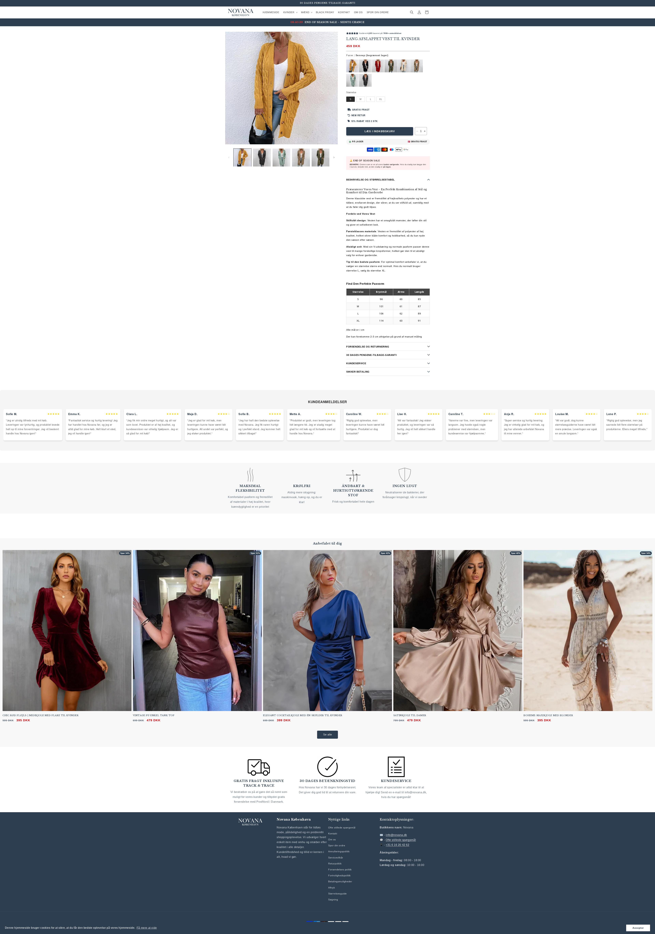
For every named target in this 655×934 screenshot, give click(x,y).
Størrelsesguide (337, 893)
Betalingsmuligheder (340, 881)
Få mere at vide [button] (147, 927)
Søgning (333, 899)
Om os (332, 839)
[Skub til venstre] (229, 157)
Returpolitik (334, 863)
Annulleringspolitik (339, 851)
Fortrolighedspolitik (339, 875)
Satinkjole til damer (409, 715)
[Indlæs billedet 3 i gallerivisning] (281, 157)
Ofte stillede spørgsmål (341, 827)
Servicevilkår (335, 857)
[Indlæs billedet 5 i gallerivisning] (320, 157)
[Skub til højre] (334, 157)
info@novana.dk (396, 835)
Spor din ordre (336, 845)
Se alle (327, 734)
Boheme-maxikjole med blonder (548, 715)
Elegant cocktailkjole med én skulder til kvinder (302, 715)
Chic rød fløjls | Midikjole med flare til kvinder (40, 715)
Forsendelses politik (340, 869)
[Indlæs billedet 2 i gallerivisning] (262, 157)
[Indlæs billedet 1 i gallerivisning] (242, 157)
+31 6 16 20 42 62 (397, 844)
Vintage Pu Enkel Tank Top (153, 715)
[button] (290, 12)
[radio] (352, 66)
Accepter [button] (638, 927)
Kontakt (332, 833)
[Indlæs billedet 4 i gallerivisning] (301, 157)
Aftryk (331, 887)
